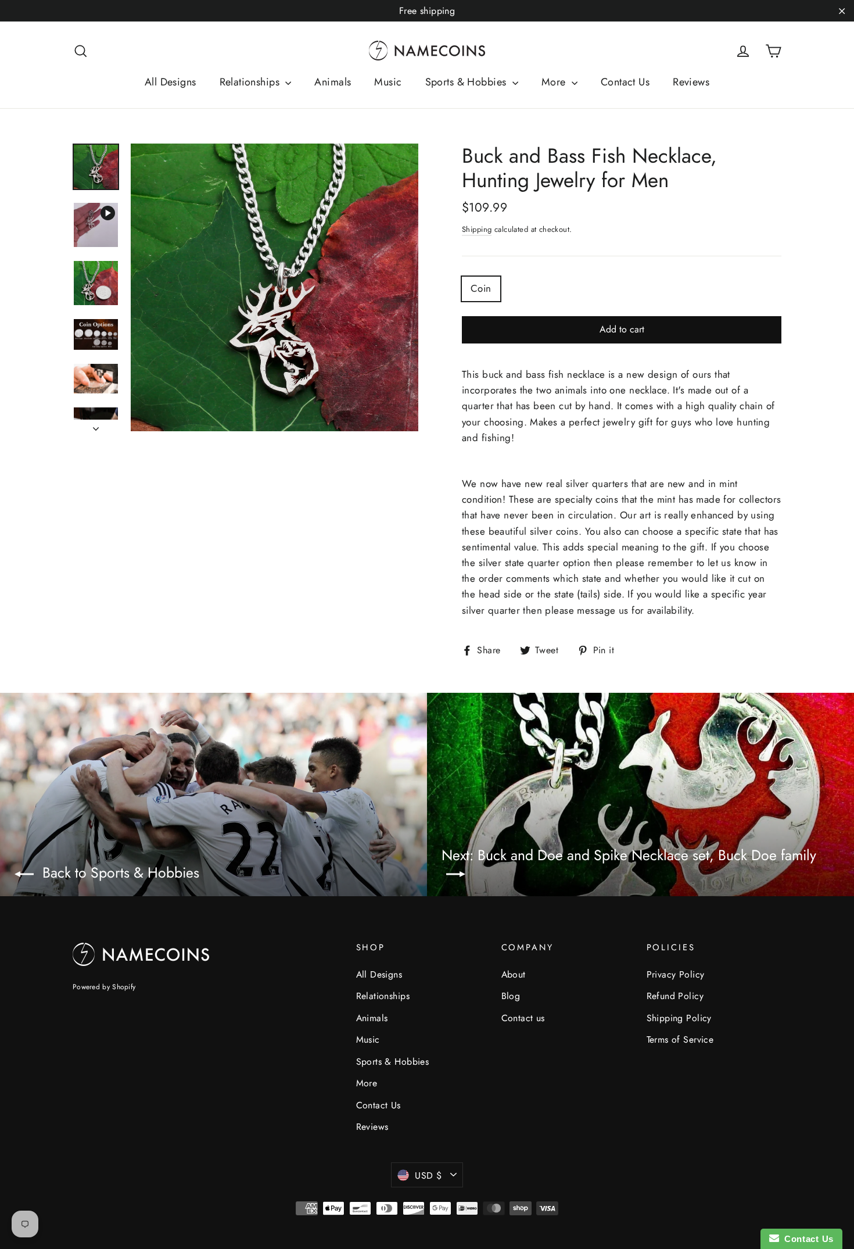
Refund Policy (675, 996)
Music (387, 82)
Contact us (523, 1018)
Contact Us (625, 82)
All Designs (170, 82)
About (513, 974)
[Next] (96, 425)
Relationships (251, 82)
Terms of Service (680, 1039)
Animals (332, 82)
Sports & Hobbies (467, 82)
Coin (481, 288)
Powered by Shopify (104, 987)
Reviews (691, 82)
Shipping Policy (679, 1018)
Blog (511, 996)
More (555, 82)
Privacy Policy (676, 974)
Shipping (476, 229)
